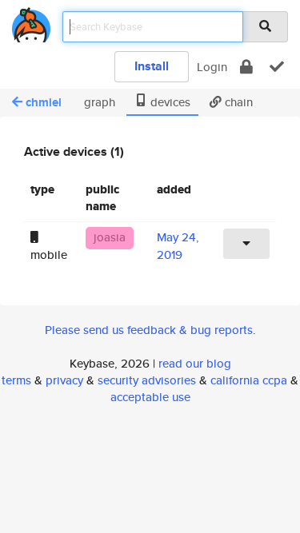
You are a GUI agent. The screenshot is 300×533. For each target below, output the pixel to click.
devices (168, 101)
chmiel (44, 102)
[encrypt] (246, 67)
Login (212, 66)
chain (237, 101)
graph (98, 101)
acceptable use (150, 396)
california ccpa (248, 380)
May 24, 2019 (178, 245)
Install (151, 66)
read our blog (194, 363)
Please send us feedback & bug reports (149, 329)
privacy (64, 380)
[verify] (277, 67)
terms (16, 380)
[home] (31, 22)
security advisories (147, 380)
